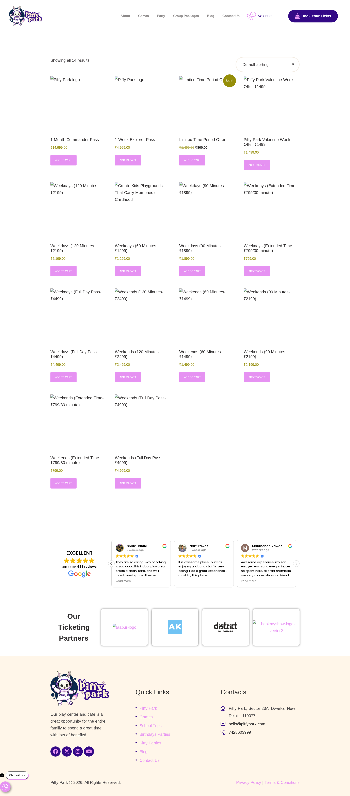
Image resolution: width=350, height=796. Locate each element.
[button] (296, 564)
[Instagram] (78, 751)
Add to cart (63, 160)
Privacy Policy (248, 782)
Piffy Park (148, 708)
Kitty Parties (150, 743)
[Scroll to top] (336, 782)
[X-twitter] (67, 751)
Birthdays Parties (155, 734)
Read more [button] (123, 581)
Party (161, 16)
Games (143, 16)
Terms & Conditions (282, 782)
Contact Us (231, 16)
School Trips (151, 725)
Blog (210, 16)
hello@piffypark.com (247, 724)
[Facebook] (55, 751)
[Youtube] (89, 751)
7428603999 (240, 732)
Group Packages (186, 16)
